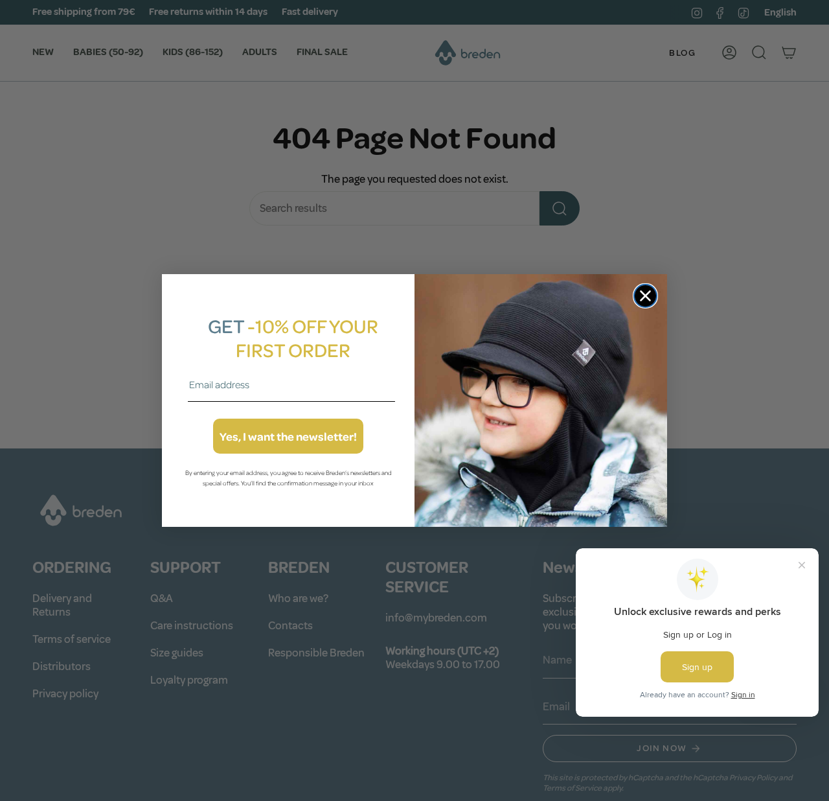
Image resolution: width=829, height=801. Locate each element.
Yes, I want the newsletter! (288, 436)
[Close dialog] (645, 295)
